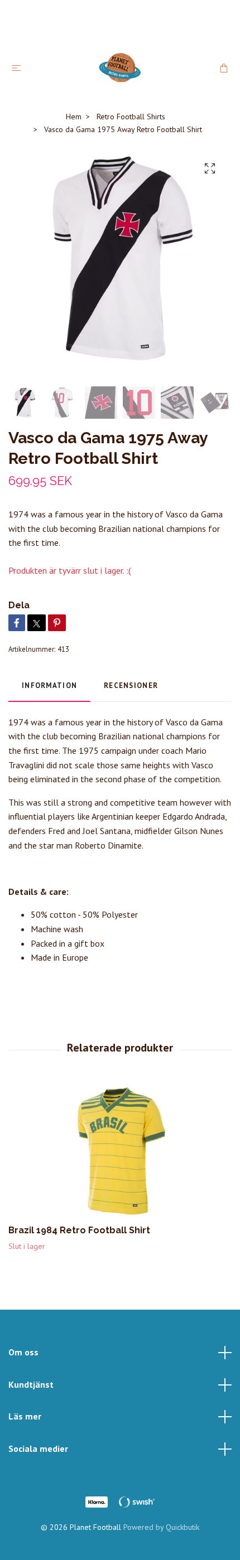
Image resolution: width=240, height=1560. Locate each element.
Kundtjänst (31, 1384)
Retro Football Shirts (131, 117)
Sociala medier (38, 1448)
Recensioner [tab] (131, 685)
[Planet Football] (120, 67)
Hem (73, 117)
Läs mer (24, 1416)
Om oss (23, 1352)
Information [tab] (49, 685)
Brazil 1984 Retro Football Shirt (79, 1230)
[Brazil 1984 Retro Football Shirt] (120, 1150)
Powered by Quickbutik (161, 1527)
